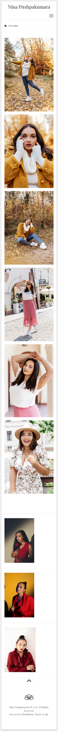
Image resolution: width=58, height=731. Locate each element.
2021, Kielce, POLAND (20, 106)
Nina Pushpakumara (29, 6)
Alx (46, 714)
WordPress (27, 714)
